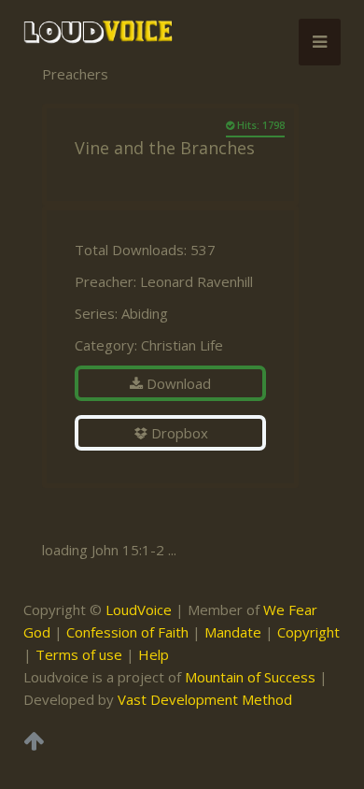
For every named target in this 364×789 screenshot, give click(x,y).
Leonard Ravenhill (196, 281)
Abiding (144, 313)
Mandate (232, 632)
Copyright (308, 632)
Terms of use (78, 654)
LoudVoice (138, 609)
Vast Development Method (205, 699)
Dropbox (177, 432)
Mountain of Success (250, 676)
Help (153, 654)
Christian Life (182, 345)
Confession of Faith (127, 632)
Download (177, 383)
